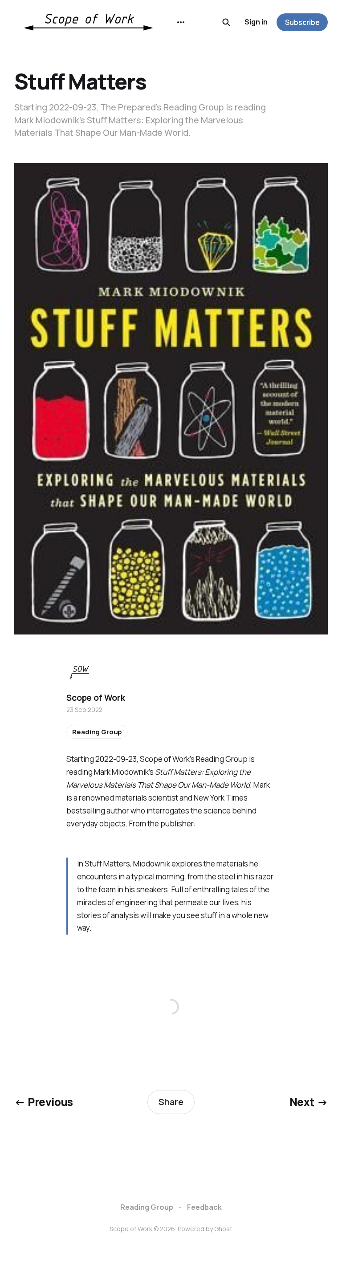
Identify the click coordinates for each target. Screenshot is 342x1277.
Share (171, 1102)
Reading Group (97, 731)
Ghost (223, 1228)
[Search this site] (226, 22)
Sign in (256, 22)
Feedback (204, 1207)
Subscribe (302, 22)
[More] (180, 22)
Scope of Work (95, 698)
